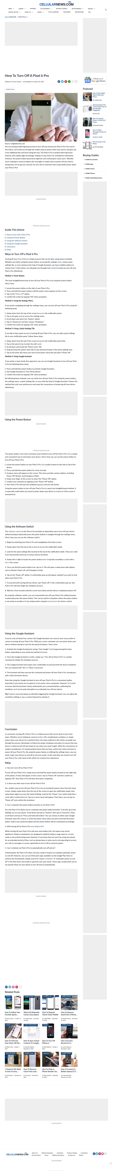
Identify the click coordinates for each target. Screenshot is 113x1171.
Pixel (19, 259)
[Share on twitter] (62, 81)
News (40, 12)
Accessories (45, 8)
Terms (46, 1155)
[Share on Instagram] (13, 987)
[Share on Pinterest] (65, 81)
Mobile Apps (89, 164)
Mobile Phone (10, 89)
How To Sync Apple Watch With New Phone (99, 95)
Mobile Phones (90, 173)
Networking (76, 8)
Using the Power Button (16, 238)
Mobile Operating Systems (93, 178)
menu (59, 262)
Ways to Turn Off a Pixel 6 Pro (18, 235)
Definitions (79, 12)
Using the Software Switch (17, 241)
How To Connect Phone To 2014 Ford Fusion (99, 120)
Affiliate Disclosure (58, 1155)
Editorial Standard (47, 1153)
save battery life (37, 826)
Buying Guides (61, 8)
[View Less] (20, 987)
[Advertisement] (56, 1166)
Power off (19, 294)
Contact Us (71, 1155)
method (54, 268)
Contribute (84, 1153)
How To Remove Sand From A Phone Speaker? (68, 1015)
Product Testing (72, 1153)
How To (28, 12)
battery (41, 737)
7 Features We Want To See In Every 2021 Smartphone (13, 1071)
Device (90, 8)
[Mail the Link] (76, 81)
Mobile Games (90, 168)
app (13, 813)
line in (7, 562)
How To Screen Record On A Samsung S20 (67, 1043)
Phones (33, 8)
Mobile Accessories (91, 159)
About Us (35, 1153)
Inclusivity (60, 1153)
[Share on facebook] (59, 81)
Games (21, 8)
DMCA (81, 1155)
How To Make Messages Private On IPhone (99, 132)
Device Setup (13, 12)
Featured (66, 12)
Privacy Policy (36, 1155)
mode (39, 344)
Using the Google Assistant (17, 244)
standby (71, 834)
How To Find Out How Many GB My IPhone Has (12, 1043)
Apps (10, 8)
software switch (14, 531)
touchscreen (53, 601)
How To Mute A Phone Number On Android (49, 1071)
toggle (12, 755)
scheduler (49, 859)
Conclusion (11, 247)
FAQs (9, 250)
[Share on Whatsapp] (69, 81)
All (89, 12)
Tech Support (53, 12)
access (42, 313)
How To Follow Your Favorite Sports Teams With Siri (12, 1015)
